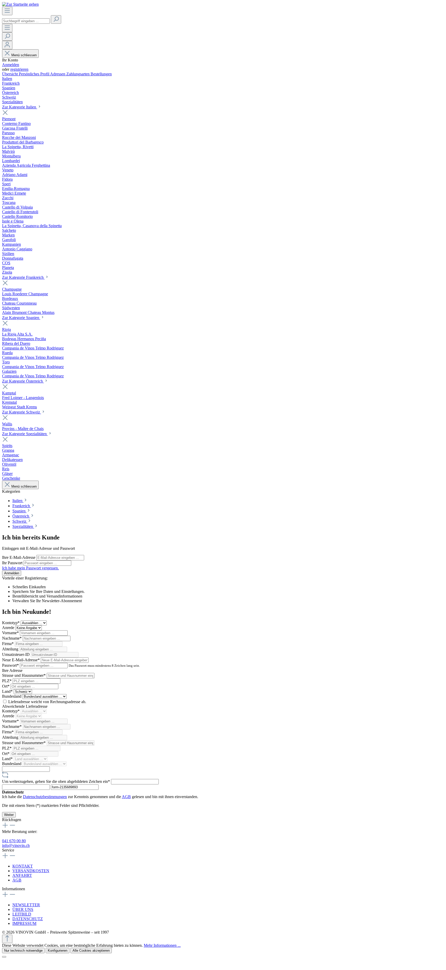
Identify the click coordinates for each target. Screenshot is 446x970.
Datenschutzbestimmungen (45, 796)
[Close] (4, 957)
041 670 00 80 (14, 841)
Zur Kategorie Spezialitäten (25, 434)
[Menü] (7, 11)
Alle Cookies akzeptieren (91, 950)
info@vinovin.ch (16, 845)
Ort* (6, 686)
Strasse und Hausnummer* (24, 675)
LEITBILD (21, 914)
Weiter (9, 815)
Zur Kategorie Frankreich (23, 277)
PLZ (7, 681)
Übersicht (10, 74)
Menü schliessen (24, 55)
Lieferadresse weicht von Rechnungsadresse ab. (47, 701)
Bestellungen (101, 74)
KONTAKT (22, 866)
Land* (8, 691)
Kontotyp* (11, 623)
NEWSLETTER (26, 905)
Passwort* (11, 665)
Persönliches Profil (34, 74)
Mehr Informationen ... (162, 945)
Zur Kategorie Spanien (21, 317)
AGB (126, 796)
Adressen (58, 74)
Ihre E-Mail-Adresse (19, 557)
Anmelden (10, 64)
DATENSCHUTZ (27, 919)
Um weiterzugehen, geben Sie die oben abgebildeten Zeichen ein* (56, 781)
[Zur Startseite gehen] (20, 4)
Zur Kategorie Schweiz (21, 412)
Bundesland (12, 696)
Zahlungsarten (78, 74)
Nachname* (12, 638)
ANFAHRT (22, 875)
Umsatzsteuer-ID (16, 654)
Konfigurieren (57, 950)
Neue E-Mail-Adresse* (21, 660)
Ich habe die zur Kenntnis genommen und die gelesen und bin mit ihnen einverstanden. (100, 796)
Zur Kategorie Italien (19, 107)
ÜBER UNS (22, 909)
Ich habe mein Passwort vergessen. (30, 568)
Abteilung (10, 649)
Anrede (8, 627)
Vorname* (11, 633)
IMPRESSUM (24, 923)
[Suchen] (56, 19)
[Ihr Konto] (7, 45)
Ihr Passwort (12, 563)
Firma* (8, 643)
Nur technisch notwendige (23, 950)
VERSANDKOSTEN (30, 871)
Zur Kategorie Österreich (23, 381)
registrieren (19, 69)
